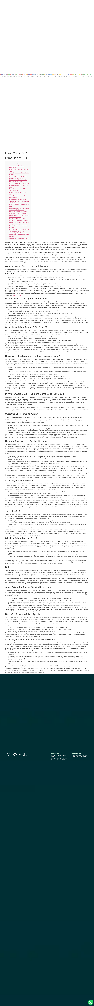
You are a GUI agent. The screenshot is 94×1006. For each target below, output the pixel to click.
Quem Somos (69, 75)
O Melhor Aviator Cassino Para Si (18, 192)
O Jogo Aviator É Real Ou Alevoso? (19, 220)
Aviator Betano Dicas (15, 224)
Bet (10, 194)
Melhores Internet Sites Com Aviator (19, 222)
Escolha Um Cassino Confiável (17, 218)
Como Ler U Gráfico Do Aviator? (18, 211)
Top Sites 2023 (13, 190)
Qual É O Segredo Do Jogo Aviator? (19, 229)
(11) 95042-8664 (81, 757)
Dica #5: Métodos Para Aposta (17, 199)
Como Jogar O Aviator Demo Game (19, 238)
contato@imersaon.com (81, 755)
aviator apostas (17, 295)
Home (53, 75)
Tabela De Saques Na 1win (16, 231)
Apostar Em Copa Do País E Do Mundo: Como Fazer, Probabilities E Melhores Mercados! (19, 215)
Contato (78, 75)
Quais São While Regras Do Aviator (19, 183)
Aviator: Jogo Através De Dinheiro (18, 233)
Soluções (60, 75)
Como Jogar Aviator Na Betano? (18, 188)
